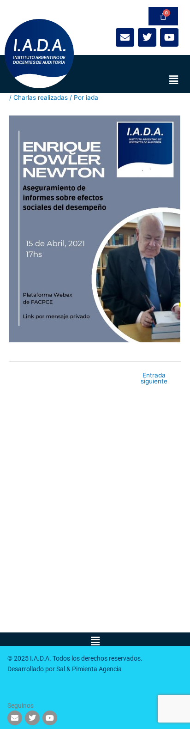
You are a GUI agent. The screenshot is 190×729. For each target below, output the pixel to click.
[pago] (163, 16)
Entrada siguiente (154, 378)
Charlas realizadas (40, 97)
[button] (174, 79)
